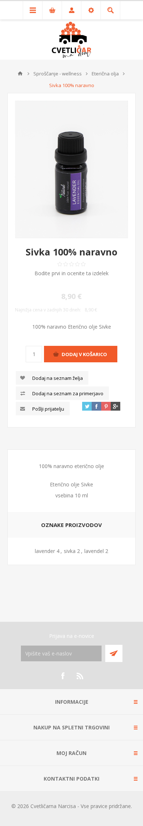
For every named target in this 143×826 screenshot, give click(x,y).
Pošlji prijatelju (48, 408)
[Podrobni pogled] (71, 169)
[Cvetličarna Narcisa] (20, 73)
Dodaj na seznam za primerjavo (67, 393)
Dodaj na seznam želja (57, 378)
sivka (70, 550)
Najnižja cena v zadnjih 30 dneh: (48, 310)
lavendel (94, 550)
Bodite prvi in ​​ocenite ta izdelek (71, 273)
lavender (45, 550)
